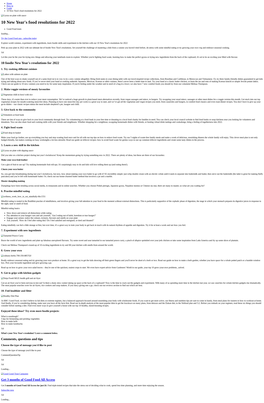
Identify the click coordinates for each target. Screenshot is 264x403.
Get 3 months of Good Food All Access (28, 379)
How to (10, 6)
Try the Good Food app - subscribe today (19, 38)
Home (9, 3)
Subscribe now (7, 390)
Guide (9, 8)
